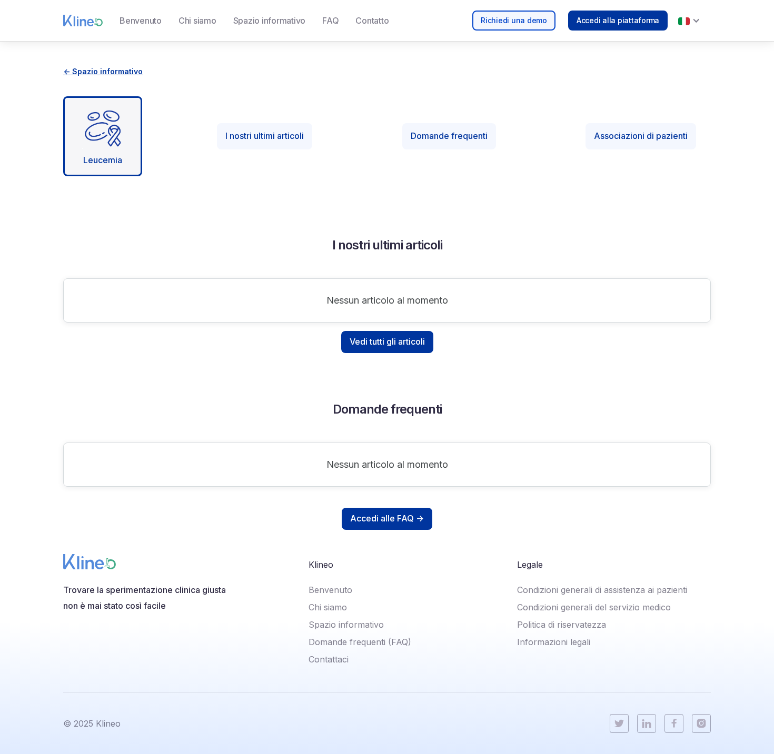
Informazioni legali (553, 642)
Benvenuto (141, 20)
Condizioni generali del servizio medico (594, 607)
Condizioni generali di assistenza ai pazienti (602, 590)
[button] (689, 20)
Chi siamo (197, 20)
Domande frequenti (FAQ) (360, 642)
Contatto (372, 20)
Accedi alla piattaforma (618, 20)
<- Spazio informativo (103, 71)
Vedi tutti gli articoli (387, 341)
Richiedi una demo (514, 20)
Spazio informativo (269, 20)
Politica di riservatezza (561, 624)
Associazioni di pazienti (641, 135)
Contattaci (329, 659)
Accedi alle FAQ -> (387, 518)
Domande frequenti (449, 135)
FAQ (330, 20)
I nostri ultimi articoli (264, 135)
